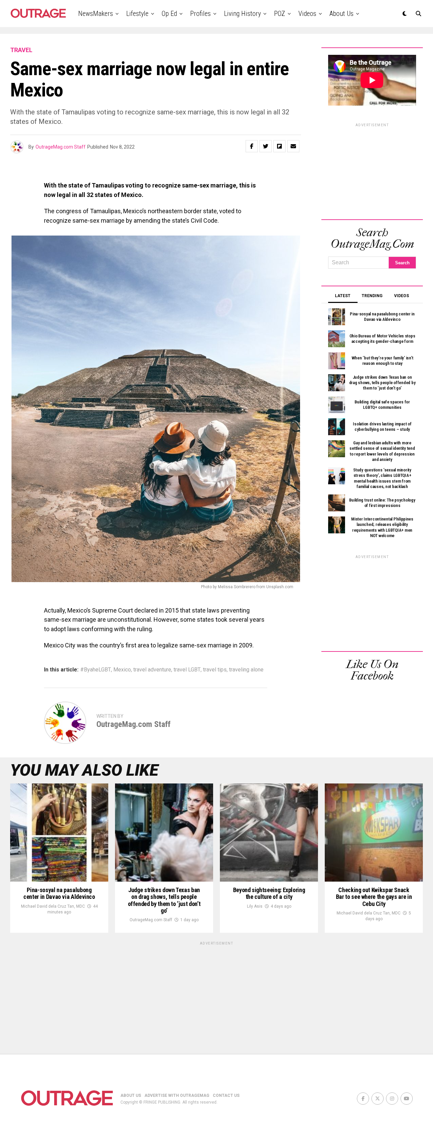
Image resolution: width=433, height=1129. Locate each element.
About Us (341, 13)
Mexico (122, 669)
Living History (242, 13)
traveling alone (246, 669)
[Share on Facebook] (252, 146)
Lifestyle (137, 13)
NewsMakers (95, 13)
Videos (307, 13)
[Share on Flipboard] (279, 146)
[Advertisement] (372, 170)
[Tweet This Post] (265, 146)
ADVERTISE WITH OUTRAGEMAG (176, 1095)
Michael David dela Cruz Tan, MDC (53, 906)
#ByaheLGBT (95, 669)
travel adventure (152, 669)
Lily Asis (255, 906)
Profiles (200, 13)
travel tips (215, 669)
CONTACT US (226, 1095)
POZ (279, 13)
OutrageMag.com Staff (61, 147)
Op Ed (169, 13)
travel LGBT (187, 669)
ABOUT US (130, 1095)
